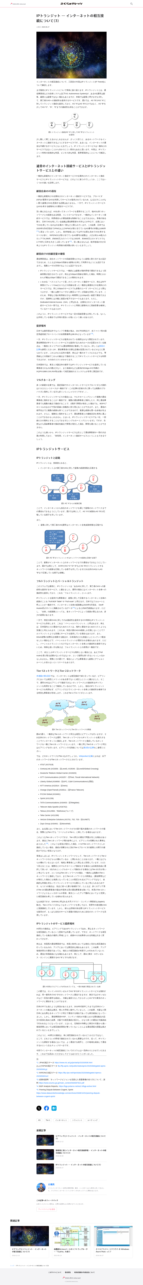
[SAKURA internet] (18, 4)
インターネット (61, 1120)
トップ (12, 1265)
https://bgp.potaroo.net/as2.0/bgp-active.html (77, 1086)
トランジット (77, 1120)
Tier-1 (48, 1120)
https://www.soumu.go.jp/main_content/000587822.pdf (61, 1083)
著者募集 (68, 1272)
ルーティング (93, 1120)
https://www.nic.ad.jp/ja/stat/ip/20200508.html (73, 1063)
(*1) (37, 231)
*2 (37, 1073)
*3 (37, 1080)
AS (39, 1120)
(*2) (70, 241)
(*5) (47, 843)
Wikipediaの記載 (86, 756)
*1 (37, 1063)
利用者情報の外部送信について (84, 1272)
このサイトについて (54, 1272)
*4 (37, 1086)
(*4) (74, 608)
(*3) (92, 333)
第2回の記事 (89, 748)
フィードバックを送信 (46, 1209)
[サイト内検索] (131, 3)
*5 (37, 1090)
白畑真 (51, 1184)
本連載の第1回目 (43, 676)
